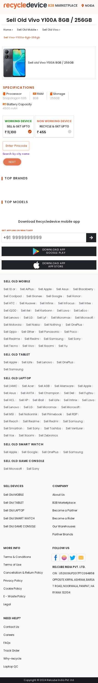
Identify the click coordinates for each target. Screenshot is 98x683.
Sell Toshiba (52, 428)
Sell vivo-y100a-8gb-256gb (22, 37)
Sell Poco (70, 332)
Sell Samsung (53, 339)
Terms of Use (12, 565)
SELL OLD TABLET (17, 354)
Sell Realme (12, 339)
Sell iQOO (10, 310)
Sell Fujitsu (86, 393)
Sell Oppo (10, 332)
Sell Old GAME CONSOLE (19, 526)
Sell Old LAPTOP (13, 510)
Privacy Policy (13, 580)
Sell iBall (38, 400)
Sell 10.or (9, 289)
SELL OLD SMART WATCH (23, 444)
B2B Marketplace (63, 503)
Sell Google (54, 296)
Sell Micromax (60, 318)
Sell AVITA (27, 393)
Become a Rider (63, 518)
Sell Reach (11, 421)
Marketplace (62, 5)
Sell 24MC (10, 386)
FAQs (6, 643)
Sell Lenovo (11, 318)
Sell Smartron (13, 428)
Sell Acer (28, 386)
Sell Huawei (27, 303)
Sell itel (25, 310)
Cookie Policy (12, 588)
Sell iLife (27, 362)
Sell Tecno (11, 346)
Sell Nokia (33, 325)
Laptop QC (10, 666)
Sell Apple (45, 289)
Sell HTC (9, 303)
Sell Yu (63, 346)
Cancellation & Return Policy (23, 573)
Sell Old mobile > (27, 29)
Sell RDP (72, 414)
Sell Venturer (74, 428)
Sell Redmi (32, 339)
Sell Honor (73, 296)
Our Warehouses (63, 526)
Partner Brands (62, 534)
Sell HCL (9, 400)
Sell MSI (9, 414)
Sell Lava (63, 310)
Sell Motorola (12, 325)
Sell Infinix (46, 303)
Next (12, 162)
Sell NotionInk (28, 414)
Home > (8, 29)
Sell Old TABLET (13, 503)
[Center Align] (91, 237)
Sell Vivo (28, 346)
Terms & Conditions (17, 557)
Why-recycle (12, 658)
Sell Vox (9, 435)
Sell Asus (62, 289)
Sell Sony (74, 339)
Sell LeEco (80, 310)
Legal (7, 604)
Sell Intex (85, 303)
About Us (58, 495)
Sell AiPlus (27, 289)
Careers (8, 635)
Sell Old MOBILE (13, 495)
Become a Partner (64, 510)
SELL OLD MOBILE (17, 281)
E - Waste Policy (14, 596)
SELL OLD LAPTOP (17, 378)
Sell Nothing (52, 325)
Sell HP (23, 400)
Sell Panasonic (49, 332)
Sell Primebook (52, 414)
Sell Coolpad (13, 296)
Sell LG (28, 318)
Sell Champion (49, 393)
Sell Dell (69, 393)
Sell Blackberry (83, 289)
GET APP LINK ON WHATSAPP (17, 230)
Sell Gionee (34, 296)
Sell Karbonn (43, 310)
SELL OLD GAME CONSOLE (24, 461)
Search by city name (16, 153)
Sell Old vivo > (51, 29)
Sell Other (27, 332)
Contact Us (11, 627)
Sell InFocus (66, 303)
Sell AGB (44, 386)
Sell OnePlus (74, 325)
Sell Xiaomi (46, 346)
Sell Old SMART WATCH (19, 518)
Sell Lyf (41, 318)
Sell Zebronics (48, 435)
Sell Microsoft (84, 318)
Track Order (11, 650)
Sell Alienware (63, 386)
